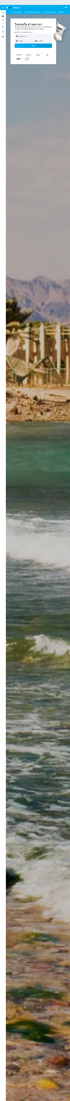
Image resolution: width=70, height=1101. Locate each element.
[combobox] (24, 32)
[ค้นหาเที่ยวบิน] (3, 12)
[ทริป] (3, 31)
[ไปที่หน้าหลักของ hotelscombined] (12, 7)
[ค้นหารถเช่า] (3, 19)
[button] (3, 7)
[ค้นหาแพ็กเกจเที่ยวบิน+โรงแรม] (3, 23)
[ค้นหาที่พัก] (3, 16)
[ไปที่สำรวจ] (3, 27)
